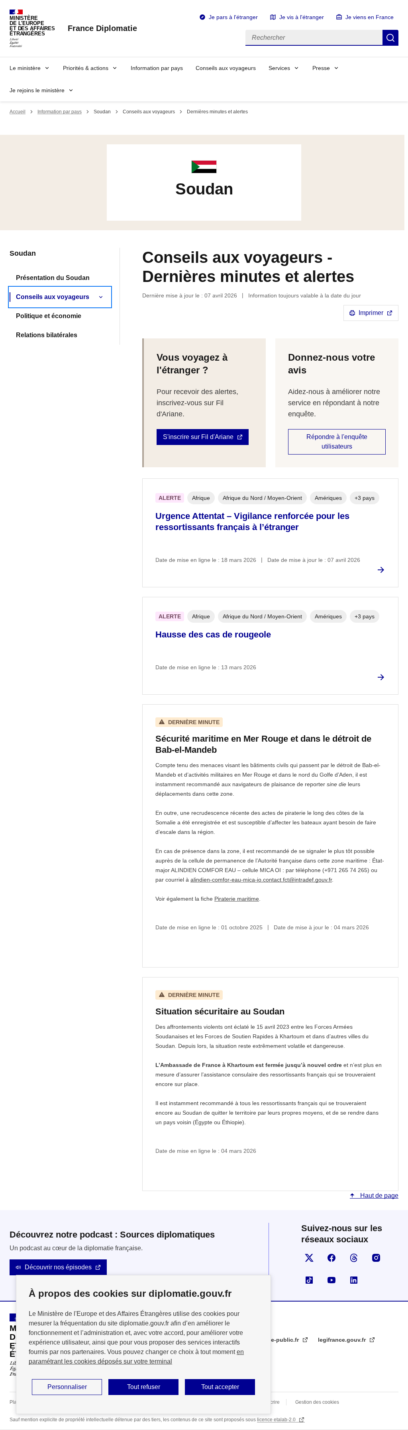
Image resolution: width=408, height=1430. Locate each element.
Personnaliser (67, 1386)
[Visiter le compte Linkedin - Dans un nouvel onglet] (354, 1280)
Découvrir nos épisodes (58, 1267)
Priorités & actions (85, 68)
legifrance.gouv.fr (342, 1340)
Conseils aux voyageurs (226, 68)
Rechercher (390, 38)
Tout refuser (143, 1386)
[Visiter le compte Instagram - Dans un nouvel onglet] (376, 1258)
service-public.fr (277, 1340)
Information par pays (157, 68)
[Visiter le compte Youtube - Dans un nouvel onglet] (331, 1280)
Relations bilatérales (46, 335)
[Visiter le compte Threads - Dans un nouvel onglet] (354, 1258)
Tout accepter (220, 1386)
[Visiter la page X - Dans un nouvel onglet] (309, 1258)
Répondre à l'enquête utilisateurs (336, 441)
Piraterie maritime (236, 899)
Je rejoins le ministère (37, 90)
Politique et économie (48, 316)
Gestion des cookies (317, 1402)
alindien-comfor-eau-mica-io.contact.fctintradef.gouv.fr (261, 879)
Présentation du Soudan (53, 277)
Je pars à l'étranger (233, 17)
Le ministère (25, 68)
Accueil (18, 112)
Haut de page (378, 1195)
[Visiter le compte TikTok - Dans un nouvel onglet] (309, 1280)
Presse (321, 68)
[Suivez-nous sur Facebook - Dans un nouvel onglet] (331, 1258)
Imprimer (371, 312)
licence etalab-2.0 (277, 1419)
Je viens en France (369, 17)
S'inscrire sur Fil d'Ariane (198, 436)
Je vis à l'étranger (301, 17)
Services (279, 68)
